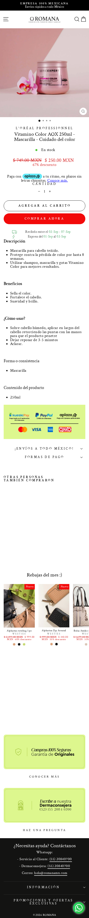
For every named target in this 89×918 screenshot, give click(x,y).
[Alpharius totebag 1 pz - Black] (19, 644)
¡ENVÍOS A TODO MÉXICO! (44, 449)
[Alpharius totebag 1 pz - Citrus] (24, 644)
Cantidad (44, 184)
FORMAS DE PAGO (44, 457)
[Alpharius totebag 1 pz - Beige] (14, 644)
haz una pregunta (44, 830)
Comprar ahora (45, 219)
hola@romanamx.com (50, 873)
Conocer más (44, 777)
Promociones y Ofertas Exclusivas (43, 902)
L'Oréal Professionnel (44, 128)
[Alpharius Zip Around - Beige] (51, 644)
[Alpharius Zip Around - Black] (56, 644)
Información (43, 887)
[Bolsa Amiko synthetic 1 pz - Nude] (86, 644)
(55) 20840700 (60, 859)
